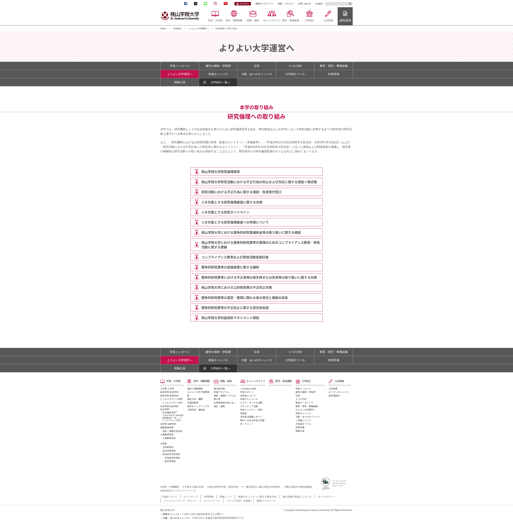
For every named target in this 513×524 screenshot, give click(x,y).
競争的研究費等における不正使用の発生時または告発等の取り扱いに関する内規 (259, 277)
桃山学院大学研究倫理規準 (220, 171)
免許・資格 (219, 406)
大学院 (163, 443)
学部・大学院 (215, 20)
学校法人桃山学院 (194, 486)
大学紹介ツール (295, 74)
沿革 (257, 65)
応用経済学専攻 (172, 458)
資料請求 (345, 20)
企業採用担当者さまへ (225, 402)
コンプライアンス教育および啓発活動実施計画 (235, 257)
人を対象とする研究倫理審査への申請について (235, 222)
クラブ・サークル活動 (251, 402)
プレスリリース (211, 500)
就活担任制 (219, 388)
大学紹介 (309, 20)
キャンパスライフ (271, 20)
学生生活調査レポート (251, 416)
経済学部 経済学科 (169, 392)
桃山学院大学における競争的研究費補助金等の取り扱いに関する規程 (251, 232)
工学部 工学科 (167, 388)
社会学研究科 (169, 451)
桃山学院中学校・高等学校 (223, 486)
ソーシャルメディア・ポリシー (180, 500)
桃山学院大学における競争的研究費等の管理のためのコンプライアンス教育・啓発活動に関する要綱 (260, 244)
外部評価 (333, 74)
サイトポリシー (326, 496)
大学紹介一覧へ (220, 82)
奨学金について (248, 395)
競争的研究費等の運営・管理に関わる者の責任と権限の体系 (244, 297)
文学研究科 (168, 447)
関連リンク (226, 496)
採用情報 (209, 496)
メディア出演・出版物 (238, 500)
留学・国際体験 (234, 20)
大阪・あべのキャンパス (256, 74)
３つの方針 (295, 65)
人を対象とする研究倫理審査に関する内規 (231, 202)
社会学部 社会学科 (169, 406)
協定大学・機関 (195, 399)
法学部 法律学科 (168, 424)
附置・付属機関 (170, 486)
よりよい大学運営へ (199, 28)
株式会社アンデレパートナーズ (179, 490)
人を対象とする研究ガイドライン (225, 212)
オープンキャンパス (338, 392)
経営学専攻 (170, 461)
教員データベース (264, 3)
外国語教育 (192, 402)
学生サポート (246, 392)
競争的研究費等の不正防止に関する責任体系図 (235, 307)
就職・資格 (253, 20)
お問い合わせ (304, 3)
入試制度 (333, 388)
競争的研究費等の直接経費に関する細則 (230, 267)
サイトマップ (190, 496)
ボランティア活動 (249, 406)
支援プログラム (221, 392)
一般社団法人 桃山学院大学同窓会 (262, 486)
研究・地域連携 (290, 20)
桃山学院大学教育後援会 (299, 486)
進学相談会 (334, 395)
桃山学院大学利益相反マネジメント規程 (230, 317)
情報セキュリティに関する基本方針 (257, 496)
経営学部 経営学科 (169, 395)
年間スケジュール (249, 399)
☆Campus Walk (248, 388)
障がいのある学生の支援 (252, 420)
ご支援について (303, 420)
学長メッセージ (180, 65)
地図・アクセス (285, 3)
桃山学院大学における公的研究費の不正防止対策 (236, 287)
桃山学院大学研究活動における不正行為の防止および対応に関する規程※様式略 (259, 181)
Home (163, 28)
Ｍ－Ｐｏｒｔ (246, 424)
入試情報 (328, 20)
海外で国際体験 (195, 388)
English (319, 3)
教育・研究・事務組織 (334, 65)
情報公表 (179, 82)
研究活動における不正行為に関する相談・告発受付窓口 (241, 191)
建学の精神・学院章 (218, 65)
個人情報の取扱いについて (297, 496)
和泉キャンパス (218, 74)
